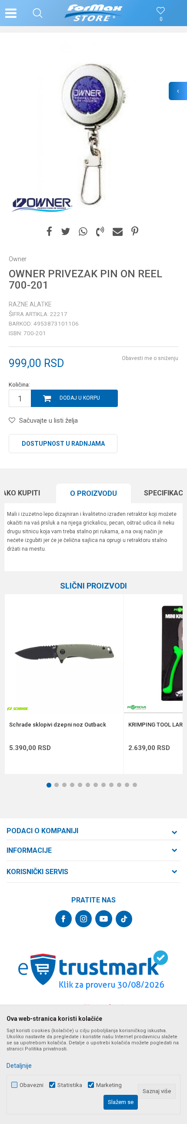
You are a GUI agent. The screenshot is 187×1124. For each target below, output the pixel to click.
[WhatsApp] (83, 232)
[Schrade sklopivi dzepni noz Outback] (64, 653)
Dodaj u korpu (80, 398)
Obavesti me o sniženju (150, 358)
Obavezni (31, 1085)
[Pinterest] (134, 232)
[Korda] (137, 707)
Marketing (109, 1085)
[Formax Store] (93, 13)
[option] (93, 130)
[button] (37, 13)
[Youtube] (103, 918)
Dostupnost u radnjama (63, 443)
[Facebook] (49, 232)
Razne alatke (30, 304)
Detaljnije (19, 1065)
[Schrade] (18, 709)
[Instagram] (83, 918)
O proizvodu (93, 493)
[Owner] (41, 204)
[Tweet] (65, 232)
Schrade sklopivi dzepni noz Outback (57, 725)
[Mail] (118, 232)
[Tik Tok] (124, 919)
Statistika (69, 1085)
